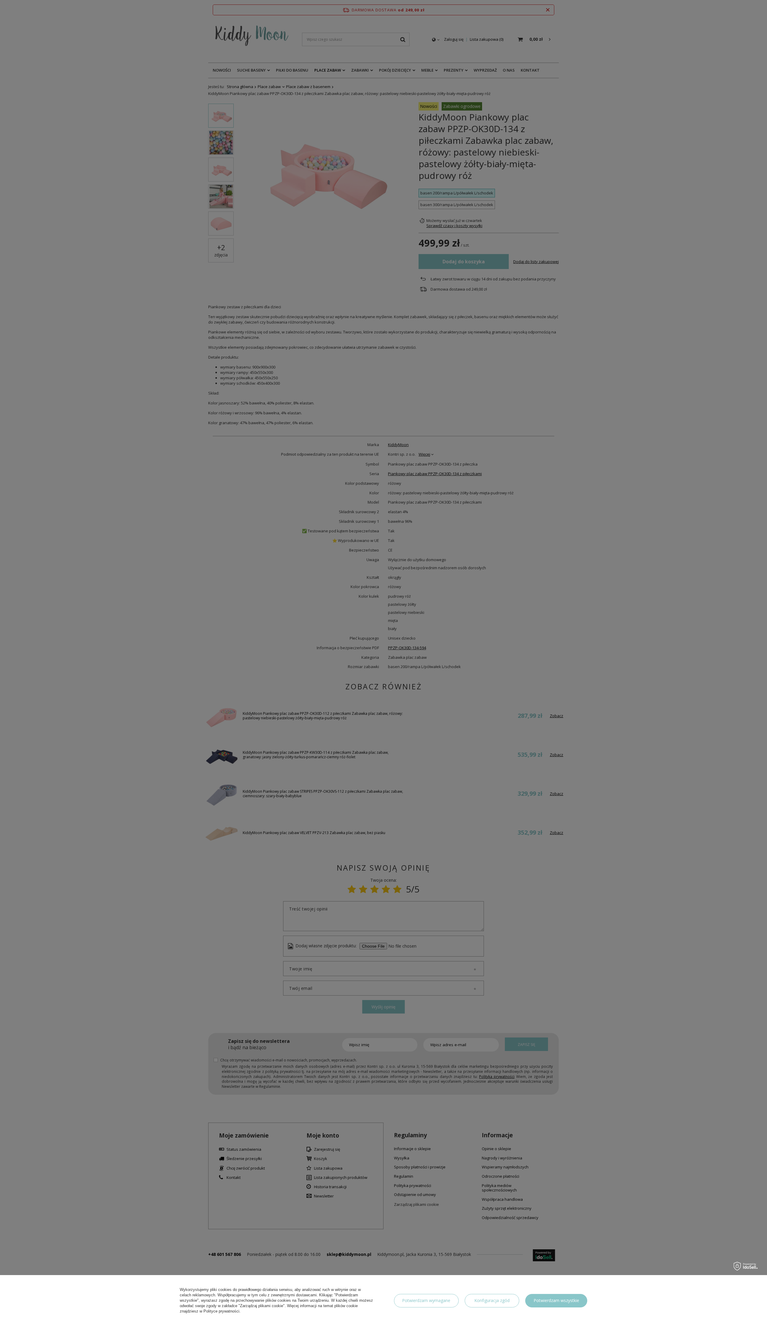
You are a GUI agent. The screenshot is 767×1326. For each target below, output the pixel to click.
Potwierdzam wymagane (426, 1300)
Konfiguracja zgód (492, 1300)
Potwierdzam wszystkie (556, 1300)
